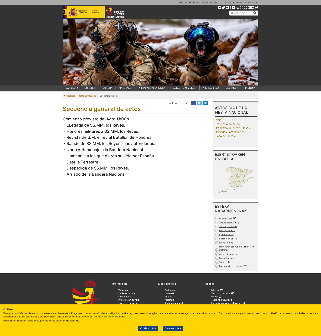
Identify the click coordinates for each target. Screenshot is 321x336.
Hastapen (70, 96)
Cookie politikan (148, 328)
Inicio (218, 120)
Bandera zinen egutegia (231, 266)
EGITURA (107, 88)
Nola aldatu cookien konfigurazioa (108, 316)
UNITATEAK (90, 88)
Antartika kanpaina (228, 254)
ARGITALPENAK (211, 88)
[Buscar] (254, 13)
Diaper (214, 296)
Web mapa (123, 290)
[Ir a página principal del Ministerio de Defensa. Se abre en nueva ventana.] (84, 11)
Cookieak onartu (173, 328)
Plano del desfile (225, 136)
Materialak (170, 300)
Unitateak (169, 293)
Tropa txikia (225, 262)
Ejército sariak (226, 234)
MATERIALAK (125, 88)
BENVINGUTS (199, 2)
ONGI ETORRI (225, 2)
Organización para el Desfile (233, 128)
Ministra (215, 290)
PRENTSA (250, 88)
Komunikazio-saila (228, 258)
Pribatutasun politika (128, 300)
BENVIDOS (212, 2)
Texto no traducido (87, 96)
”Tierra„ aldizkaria (228, 226)
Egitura (168, 296)
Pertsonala (170, 290)
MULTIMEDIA (232, 88)
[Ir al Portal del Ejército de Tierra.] (118, 11)
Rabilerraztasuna (126, 293)
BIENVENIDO (185, 2)
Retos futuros (226, 242)
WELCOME (252, 2)
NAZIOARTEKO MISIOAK (184, 88)
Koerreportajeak (227, 230)
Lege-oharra (124, 296)
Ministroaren (225, 218)
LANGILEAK (72, 88)
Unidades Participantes (229, 132)
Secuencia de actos (227, 124)
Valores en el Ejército (229, 222)
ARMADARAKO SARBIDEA (152, 88)
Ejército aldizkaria (228, 238)
